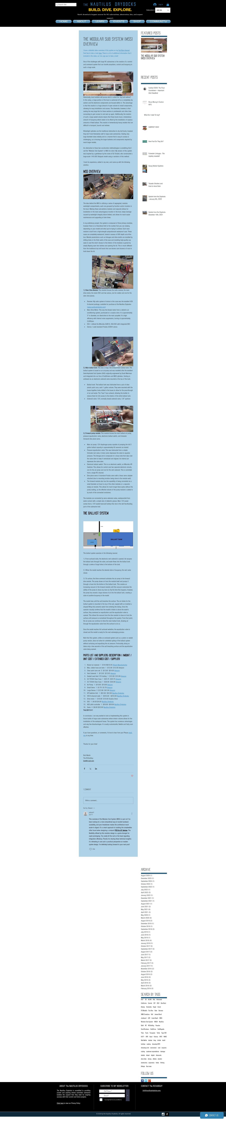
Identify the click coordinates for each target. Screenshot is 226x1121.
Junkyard (143, 1018)
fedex (157, 1063)
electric (160, 1059)
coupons (164, 1048)
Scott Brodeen (145, 1029)
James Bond (158, 1014)
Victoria (156, 1037)
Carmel (150, 1003)
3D (146, 1000)
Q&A (142, 1026)
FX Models (144, 1011)
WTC (160, 1037)
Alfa (154, 1000)
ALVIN (149, 1000)
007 (142, 1000)
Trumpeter (152, 1033)
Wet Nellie (144, 1040)
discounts (158, 1055)
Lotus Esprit (154, 1018)
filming (162, 1063)
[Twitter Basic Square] (146, 1080)
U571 (142, 1037)
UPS (147, 1037)
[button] (167, 4)
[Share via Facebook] (84, 769)
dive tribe (143, 1059)
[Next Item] (163, 45)
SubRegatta (161, 1029)
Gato (156, 1011)
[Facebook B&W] (167, 1114)
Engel (154, 1007)
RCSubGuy (151, 1026)
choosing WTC (156, 1044)
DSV (158, 1003)
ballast (150, 1040)
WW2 (165, 1037)
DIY (154, 1003)
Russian (158, 1026)
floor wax (148, 1066)
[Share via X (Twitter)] (90, 769)
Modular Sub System (147, 1022)
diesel (148, 1055)
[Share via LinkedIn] (96, 769)
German (161, 1011)
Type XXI (163, 1033)
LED (149, 1018)
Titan (142, 1033)
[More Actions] (131, 813)
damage (162, 1052)
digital (153, 1055)
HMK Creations (145, 1014)
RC (146, 1026)
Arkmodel (159, 1000)
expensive (151, 1063)
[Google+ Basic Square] (149, 1080)
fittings (143, 1066)
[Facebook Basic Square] (142, 1080)
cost (159, 1048)
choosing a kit (145, 1048)
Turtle (158, 1033)
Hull (152, 1014)
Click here (60, 1103)
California (144, 1003)
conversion (153, 1048)
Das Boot (163, 1003)
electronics (144, 1063)
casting (149, 1044)
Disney (143, 1007)
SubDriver (153, 1029)
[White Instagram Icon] (163, 1114)
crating (143, 1052)
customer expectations (152, 1052)
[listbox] (162, 10)
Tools (146, 1033)
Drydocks (149, 1007)
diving (149, 1059)
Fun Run (150, 1011)
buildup (143, 1044)
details (143, 1055)
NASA (156, 1022)
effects (154, 1059)
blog (154, 1040)
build (163, 1040)
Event (159, 1007)
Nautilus (161, 1022)
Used (150, 1037)
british (159, 1040)
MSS (160, 1018)
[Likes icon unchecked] (90, 849)
